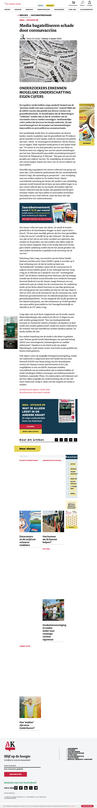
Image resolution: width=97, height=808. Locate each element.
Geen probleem (87, 806)
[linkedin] (26, 788)
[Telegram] (70, 439)
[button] (82, 2)
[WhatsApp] (75, 439)
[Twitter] (61, 439)
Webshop (29, 9)
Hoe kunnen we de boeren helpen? (50, 539)
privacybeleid (71, 806)
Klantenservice (86, 9)
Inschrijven (15, 774)
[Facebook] (56, 439)
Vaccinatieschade (41, 15)
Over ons (72, 9)
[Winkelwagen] (74, 2)
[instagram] (16, 788)
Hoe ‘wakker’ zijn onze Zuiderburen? (27, 725)
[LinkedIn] (66, 439)
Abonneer (50, 5)
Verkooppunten (43, 9)
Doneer (40, 5)
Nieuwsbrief (59, 9)
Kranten (18, 9)
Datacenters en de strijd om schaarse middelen (27, 541)
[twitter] (31, 788)
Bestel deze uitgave (30, 431)
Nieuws (7, 9)
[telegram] (36, 788)
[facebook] (21, 788)
